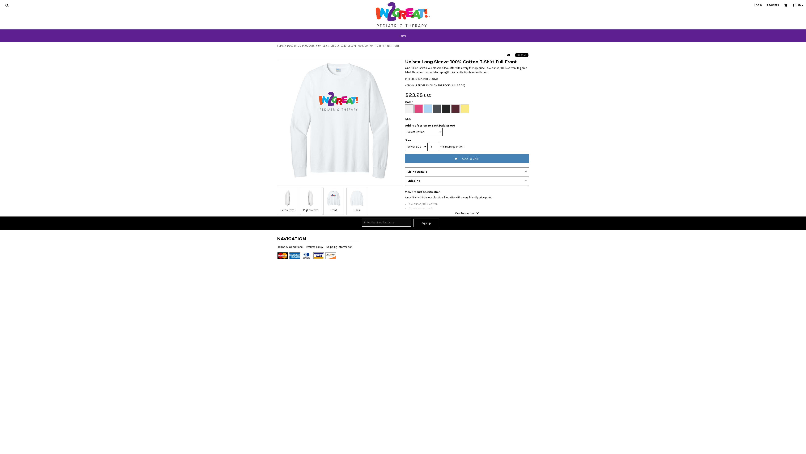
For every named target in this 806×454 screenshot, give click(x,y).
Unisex (322, 46)
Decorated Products (301, 46)
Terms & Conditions (290, 246)
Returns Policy (314, 246)
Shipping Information (339, 246)
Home (280, 46)
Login (758, 5)
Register (773, 5)
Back (357, 210)
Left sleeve (287, 210)
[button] (7, 5)
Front (334, 210)
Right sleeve (310, 210)
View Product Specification (422, 192)
